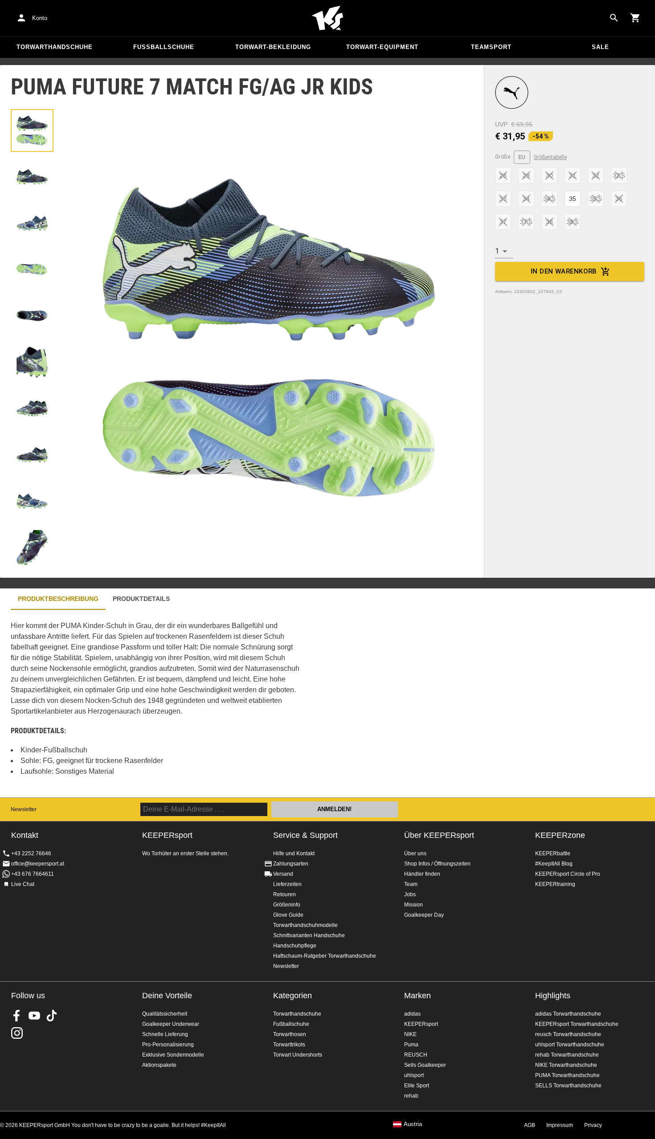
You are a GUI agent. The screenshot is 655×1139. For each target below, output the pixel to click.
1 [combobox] (497, 251)
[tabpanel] (156, 703)
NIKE (410, 1034)
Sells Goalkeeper (425, 1065)
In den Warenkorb (564, 271)
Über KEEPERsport (439, 835)
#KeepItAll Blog (554, 864)
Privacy (593, 1125)
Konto (39, 18)
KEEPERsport (421, 1024)
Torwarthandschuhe (54, 47)
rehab (411, 1096)
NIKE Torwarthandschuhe (566, 1065)
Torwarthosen (289, 1034)
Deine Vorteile (167, 995)
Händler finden (422, 874)
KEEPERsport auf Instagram (17, 1033)
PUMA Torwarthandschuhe (567, 1075)
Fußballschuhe (163, 47)
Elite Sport (416, 1085)
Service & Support (305, 835)
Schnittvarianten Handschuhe (309, 935)
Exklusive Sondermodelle (173, 1055)
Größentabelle (550, 157)
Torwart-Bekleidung (273, 47)
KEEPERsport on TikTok (51, 1015)
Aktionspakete (159, 1065)
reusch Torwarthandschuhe (568, 1034)
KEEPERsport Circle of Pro (567, 874)
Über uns (415, 853)
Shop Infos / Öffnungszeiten (437, 864)
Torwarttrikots (289, 1044)
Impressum (559, 1125)
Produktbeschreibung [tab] (58, 598)
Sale (600, 47)
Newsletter (24, 809)
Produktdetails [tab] (141, 598)
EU (522, 157)
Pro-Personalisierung (168, 1044)
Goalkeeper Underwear (170, 1024)
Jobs (410, 894)
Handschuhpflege (294, 946)
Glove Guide (288, 915)
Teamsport (491, 47)
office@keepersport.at (37, 864)
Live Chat (22, 884)
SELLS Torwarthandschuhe (568, 1085)
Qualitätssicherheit (164, 1014)
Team (411, 884)
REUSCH (415, 1055)
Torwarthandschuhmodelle (305, 925)
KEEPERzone (560, 835)
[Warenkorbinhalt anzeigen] (635, 18)
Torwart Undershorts (297, 1055)
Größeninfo (286, 905)
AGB (529, 1125)
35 (572, 198)
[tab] (32, 130)
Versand (283, 874)
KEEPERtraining (555, 884)
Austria (413, 1124)
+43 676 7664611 (32, 874)
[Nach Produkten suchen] (614, 18)
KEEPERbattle (552, 853)
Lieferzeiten (287, 884)
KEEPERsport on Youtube (34, 1015)
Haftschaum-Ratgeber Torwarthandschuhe (324, 956)
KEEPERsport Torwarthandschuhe (576, 1024)
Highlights (552, 995)
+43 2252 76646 (31, 853)
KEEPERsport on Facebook (17, 1015)
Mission (413, 905)
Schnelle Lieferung (165, 1034)
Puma (411, 1044)
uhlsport (414, 1075)
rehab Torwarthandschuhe (567, 1055)
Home (327, 18)
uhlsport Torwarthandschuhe (569, 1044)
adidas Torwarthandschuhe (568, 1014)
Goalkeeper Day (424, 915)
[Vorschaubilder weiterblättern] (32, 555)
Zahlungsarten (290, 864)
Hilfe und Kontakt (294, 853)
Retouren (284, 894)
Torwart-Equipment (382, 47)
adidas (412, 1014)
